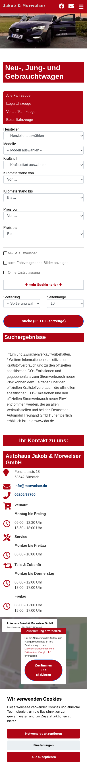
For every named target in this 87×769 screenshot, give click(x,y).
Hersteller (11, 129)
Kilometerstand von (18, 173)
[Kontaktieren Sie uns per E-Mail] (71, 6)
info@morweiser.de (30, 486)
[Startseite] (24, 5)
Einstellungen (43, 745)
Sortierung (11, 297)
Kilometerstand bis (18, 191)
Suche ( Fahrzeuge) (44, 321)
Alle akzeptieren (43, 757)
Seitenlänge (56, 297)
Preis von (10, 209)
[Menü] (81, 7)
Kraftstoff (10, 158)
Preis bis (10, 227)
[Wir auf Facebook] (61, 6)
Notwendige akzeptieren (43, 733)
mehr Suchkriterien (43, 284)
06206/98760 (24, 494)
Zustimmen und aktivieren (43, 670)
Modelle (9, 144)
